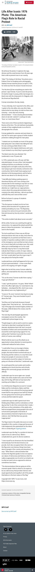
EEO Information (7, 540)
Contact (5, 550)
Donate (30, 2)
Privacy (5, 536)
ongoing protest (21, 428)
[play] (2, 570)
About (4, 547)
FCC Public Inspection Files (10, 543)
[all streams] (33, 570)
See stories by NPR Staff (9, 511)
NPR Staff (9, 25)
